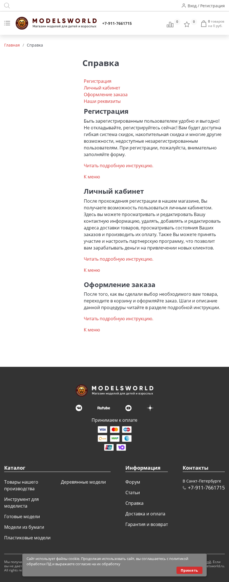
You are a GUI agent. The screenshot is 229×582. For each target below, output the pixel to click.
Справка (134, 503)
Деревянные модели (83, 482)
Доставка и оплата (145, 514)
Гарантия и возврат (146, 524)
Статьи (132, 492)
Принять (189, 570)
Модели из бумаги (24, 527)
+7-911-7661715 (117, 23)
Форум (132, 482)
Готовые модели (22, 516)
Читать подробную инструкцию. (118, 166)
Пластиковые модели (27, 538)
